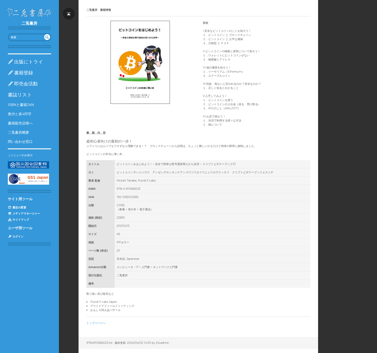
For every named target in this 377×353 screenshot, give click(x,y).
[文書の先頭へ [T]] (69, 10)
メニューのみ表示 (22, 155)
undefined (47, 37)
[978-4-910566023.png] (140, 62)
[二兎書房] (29, 12)
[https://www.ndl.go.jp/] (28, 167)
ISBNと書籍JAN (21, 105)
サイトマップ (20, 219)
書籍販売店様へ (20, 123)
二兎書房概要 (18, 132)
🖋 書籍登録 (20, 73)
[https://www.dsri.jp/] (28, 183)
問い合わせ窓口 (20, 142)
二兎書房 (29, 23)
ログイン (18, 236)
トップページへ (96, 323)
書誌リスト (20, 95)
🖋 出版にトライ (25, 62)
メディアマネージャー (26, 213)
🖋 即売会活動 (23, 84)
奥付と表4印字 (19, 114)
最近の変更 (19, 207)
